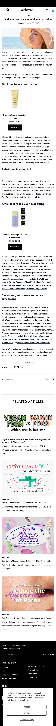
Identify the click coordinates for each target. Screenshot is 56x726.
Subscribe (46, 654)
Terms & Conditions (36, 666)
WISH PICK (30, 363)
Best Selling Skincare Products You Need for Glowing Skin (27, 561)
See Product (14, 127)
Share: (4, 367)
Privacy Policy (23, 700)
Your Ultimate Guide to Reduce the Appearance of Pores (26, 618)
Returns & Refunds (9, 678)
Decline (27, 713)
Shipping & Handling (10, 675)
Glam (28, 15)
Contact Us (32, 677)
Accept (27, 707)
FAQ (3, 671)
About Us (5, 667)
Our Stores (32, 674)
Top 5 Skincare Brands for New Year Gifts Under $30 (24, 502)
